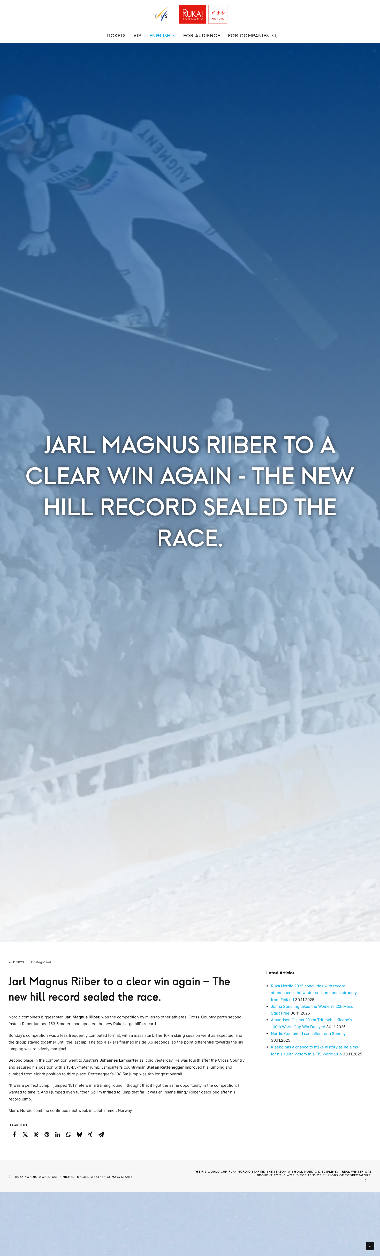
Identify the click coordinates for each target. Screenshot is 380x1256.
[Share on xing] (90, 1134)
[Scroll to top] (370, 1245)
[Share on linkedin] (57, 1134)
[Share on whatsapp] (68, 1134)
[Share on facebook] (14, 1134)
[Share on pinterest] (47, 1134)
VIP (137, 35)
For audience (201, 35)
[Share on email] (101, 1134)
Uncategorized (40, 962)
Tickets (116, 35)
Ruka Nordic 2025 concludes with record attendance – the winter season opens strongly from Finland (314, 992)
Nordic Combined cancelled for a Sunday (308, 1033)
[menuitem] (116, 36)
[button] (274, 36)
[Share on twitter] (25, 1134)
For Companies (248, 35)
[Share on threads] (36, 1134)
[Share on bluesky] (79, 1134)
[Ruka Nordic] (190, 14)
